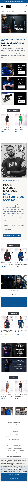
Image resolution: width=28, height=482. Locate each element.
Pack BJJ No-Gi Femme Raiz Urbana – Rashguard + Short (21, 395)
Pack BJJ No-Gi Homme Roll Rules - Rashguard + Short (6, 128)
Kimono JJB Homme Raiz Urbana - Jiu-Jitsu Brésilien (7, 263)
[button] (4, 23)
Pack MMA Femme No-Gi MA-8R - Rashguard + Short (7, 395)
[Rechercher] (25, 11)
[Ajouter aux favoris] (12, 115)
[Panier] (26, 6)
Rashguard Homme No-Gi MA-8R (21, 331)
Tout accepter (14, 475)
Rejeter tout (14, 479)
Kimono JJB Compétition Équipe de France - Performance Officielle (21, 263)
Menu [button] (2, 6)
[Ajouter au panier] (12, 252)
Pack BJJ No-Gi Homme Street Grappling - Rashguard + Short (21, 128)
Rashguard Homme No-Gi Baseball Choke (7, 331)
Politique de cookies (6, 471)
